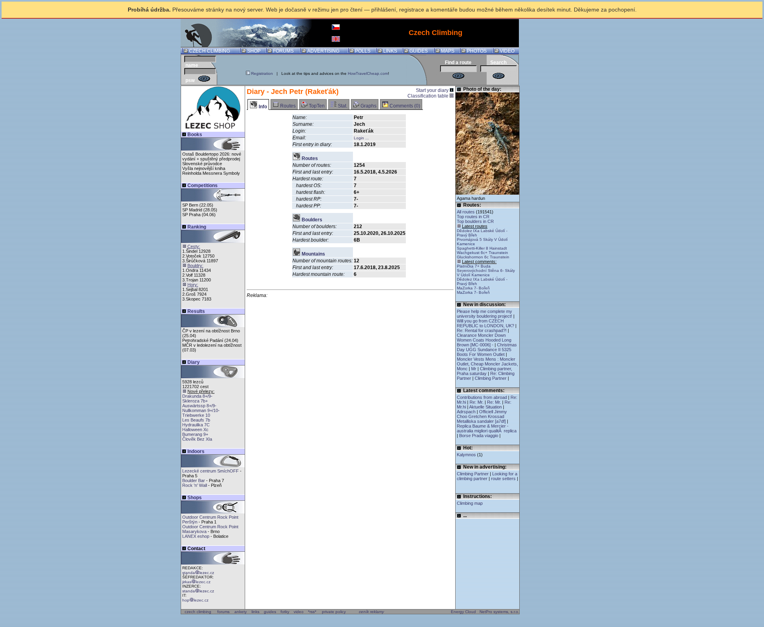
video (298, 611)
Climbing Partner (491, 378)
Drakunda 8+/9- (197, 396)
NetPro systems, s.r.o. (499, 611)
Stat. (342, 106)
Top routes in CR (473, 216)
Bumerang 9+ (195, 434)
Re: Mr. (476, 402)
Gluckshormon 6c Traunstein (483, 257)
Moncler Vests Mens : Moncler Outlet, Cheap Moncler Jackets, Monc (487, 364)
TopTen (316, 106)
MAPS (448, 51)
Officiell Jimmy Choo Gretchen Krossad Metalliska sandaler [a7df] (482, 416)
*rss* (312, 611)
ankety (240, 611)
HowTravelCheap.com (368, 73)
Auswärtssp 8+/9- (199, 405)
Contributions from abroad (482, 397)
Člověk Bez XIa (197, 439)
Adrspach (466, 411)
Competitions (202, 185)
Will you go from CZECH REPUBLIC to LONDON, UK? (485, 323)
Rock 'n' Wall (194, 485)
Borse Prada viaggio (478, 435)
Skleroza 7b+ (195, 400)
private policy (334, 611)
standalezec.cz (198, 572)
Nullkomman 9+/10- (201, 410)
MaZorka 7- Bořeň (473, 288)
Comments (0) (404, 106)
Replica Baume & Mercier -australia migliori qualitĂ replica (486, 428)
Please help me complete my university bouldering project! (484, 313)
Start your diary (433, 90)
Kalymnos (467, 454)
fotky (284, 611)
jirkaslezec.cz (196, 582)
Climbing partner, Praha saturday (484, 371)
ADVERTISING (323, 51)
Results (196, 311)
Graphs (367, 106)
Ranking (196, 227)
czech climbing (197, 611)
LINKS (390, 51)
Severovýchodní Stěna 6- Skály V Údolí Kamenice (486, 272)
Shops (194, 497)
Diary (193, 362)
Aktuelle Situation (485, 406)
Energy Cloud (463, 611)
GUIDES (418, 51)
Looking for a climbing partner (487, 476)
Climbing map (470, 503)
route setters (503, 478)
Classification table (428, 96)
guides (270, 611)
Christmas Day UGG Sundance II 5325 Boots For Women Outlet (487, 349)
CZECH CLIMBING (209, 51)
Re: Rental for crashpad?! (482, 330)
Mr (473, 368)
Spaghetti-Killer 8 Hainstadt (482, 248)
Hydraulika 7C (196, 424)
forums (223, 611)
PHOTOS (477, 51)
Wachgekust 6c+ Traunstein (482, 252)
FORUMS (283, 51)
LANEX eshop (195, 536)
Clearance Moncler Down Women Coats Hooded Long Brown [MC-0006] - (484, 340)
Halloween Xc (195, 429)
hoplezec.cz (195, 600)
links (255, 611)
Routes (287, 106)
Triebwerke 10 (196, 415)
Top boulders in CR (475, 221)
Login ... (361, 138)
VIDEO (507, 51)
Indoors (196, 451)
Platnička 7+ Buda (474, 266)
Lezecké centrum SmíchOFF (210, 471)
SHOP (254, 51)
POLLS (363, 51)
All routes (466, 211)
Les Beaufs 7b (196, 420)
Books (194, 134)
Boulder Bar (193, 480)
